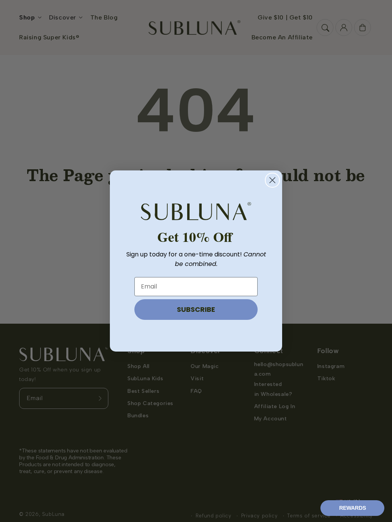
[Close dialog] (272, 180)
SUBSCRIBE (196, 309)
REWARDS (352, 508)
